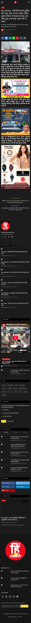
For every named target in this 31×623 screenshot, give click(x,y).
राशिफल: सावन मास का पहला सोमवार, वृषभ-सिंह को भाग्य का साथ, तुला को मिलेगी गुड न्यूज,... (15, 202)
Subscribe (24, 606)
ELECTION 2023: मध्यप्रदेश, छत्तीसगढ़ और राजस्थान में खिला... (20, 371)
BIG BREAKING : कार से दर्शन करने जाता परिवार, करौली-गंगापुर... (15, 263)
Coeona (4, 385)
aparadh (4, 388)
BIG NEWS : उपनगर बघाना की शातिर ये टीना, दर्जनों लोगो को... (14, 283)
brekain (15, 388)
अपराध (3, 7)
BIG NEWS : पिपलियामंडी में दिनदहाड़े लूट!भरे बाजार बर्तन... (14, 252)
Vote (3, 421)
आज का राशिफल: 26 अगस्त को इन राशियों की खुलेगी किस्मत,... (20, 461)
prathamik (22, 385)
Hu (12, 392)
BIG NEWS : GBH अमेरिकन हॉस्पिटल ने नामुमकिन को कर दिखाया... (13, 519)
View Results (11, 421)
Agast (16, 385)
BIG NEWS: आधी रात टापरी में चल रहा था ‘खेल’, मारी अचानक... (19, 453)
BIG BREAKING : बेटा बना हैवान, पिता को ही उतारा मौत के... (15, 273)
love (8, 392)
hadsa (20, 392)
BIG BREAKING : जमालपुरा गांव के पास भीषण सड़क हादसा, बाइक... (14, 294)
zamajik (9, 388)
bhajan (25, 392)
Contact (20, 617)
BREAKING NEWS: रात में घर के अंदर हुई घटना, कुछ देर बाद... (19, 437)
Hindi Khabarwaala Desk (9, 30)
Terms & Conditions (12, 617)
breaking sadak (22, 388)
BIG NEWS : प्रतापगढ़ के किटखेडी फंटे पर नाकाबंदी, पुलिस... (19, 579)
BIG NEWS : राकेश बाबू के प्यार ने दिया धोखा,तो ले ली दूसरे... (14, 304)
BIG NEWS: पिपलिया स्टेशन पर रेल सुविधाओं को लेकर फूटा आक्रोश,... (18, 445)
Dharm (3, 392)
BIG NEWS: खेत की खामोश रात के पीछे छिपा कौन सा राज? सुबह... (19, 468)
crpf (16, 392)
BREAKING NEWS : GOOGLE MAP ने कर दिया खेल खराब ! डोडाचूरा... (19, 586)
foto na (3, 395)
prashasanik (10, 385)
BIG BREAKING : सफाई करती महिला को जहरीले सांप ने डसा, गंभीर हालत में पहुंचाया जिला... (15, 209)
